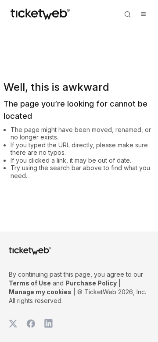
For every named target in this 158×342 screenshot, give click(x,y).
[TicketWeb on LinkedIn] (48, 323)
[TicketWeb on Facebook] (30, 323)
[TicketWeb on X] (13, 323)
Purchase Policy (91, 283)
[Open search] (127, 14)
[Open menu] (143, 14)
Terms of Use (30, 283)
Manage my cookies (40, 292)
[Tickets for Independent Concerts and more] (40, 14)
